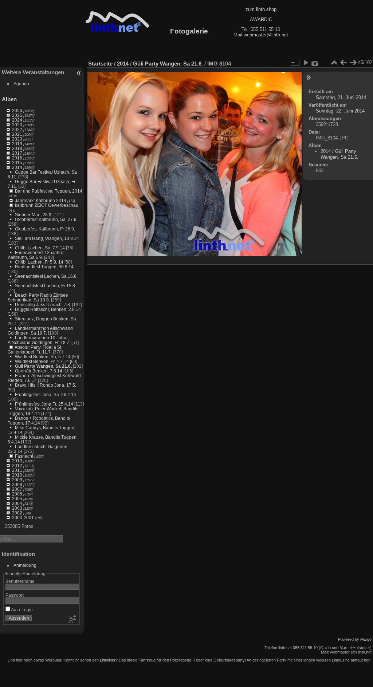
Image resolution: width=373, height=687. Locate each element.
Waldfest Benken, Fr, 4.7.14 (42, 361)
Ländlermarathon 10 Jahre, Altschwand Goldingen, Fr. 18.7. (39, 340)
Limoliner (107, 660)
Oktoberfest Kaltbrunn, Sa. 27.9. (46, 219)
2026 (17, 110)
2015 (17, 162)
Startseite (100, 63)
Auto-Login (21, 609)
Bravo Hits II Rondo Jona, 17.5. (45, 385)
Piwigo (366, 639)
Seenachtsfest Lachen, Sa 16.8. (46, 276)
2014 (17, 167)
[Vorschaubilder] (334, 62)
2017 (17, 153)
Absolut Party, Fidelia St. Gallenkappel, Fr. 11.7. (35, 349)
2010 (17, 475)
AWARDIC (261, 19)
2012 (17, 465)
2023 (17, 124)
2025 (17, 115)
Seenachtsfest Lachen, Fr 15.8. (45, 285)
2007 (17, 489)
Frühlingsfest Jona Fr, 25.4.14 (44, 404)
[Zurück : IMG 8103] (343, 62)
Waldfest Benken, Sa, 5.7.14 (43, 356)
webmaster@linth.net (266, 34)
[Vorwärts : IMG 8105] (353, 62)
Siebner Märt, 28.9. (33, 214)
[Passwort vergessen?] (72, 619)
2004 (17, 503)
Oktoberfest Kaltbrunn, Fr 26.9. (45, 228)
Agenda (21, 83)
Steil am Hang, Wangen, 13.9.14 (47, 238)
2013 (17, 460)
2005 (17, 498)
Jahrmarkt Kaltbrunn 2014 (40, 200)
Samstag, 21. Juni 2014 (341, 97)
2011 (17, 470)
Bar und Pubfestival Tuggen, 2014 (48, 191)
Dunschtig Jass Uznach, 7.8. (43, 304)
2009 (17, 479)
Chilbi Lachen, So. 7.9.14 (40, 247)
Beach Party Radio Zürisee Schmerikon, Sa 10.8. (38, 297)
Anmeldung (24, 565)
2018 (17, 148)
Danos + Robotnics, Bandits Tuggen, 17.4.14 (39, 420)
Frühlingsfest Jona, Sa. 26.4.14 (45, 394)
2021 (17, 134)
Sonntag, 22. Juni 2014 (340, 111)
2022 (17, 129)
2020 (17, 139)
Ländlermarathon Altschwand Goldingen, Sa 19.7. (40, 330)
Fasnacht (24, 456)
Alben (9, 99)
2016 (17, 157)
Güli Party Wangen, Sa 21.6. (43, 366)
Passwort (14, 595)
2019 (17, 143)
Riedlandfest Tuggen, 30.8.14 (44, 266)
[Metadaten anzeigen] (315, 62)
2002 (17, 512)
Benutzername (20, 581)
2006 (17, 493)
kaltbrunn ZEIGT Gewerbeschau (46, 205)
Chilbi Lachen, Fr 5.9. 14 (39, 262)
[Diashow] (305, 62)
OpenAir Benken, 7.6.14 (38, 370)
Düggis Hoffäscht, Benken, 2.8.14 (48, 309)
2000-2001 (23, 517)
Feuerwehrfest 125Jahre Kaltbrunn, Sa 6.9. (35, 255)
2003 (17, 508)
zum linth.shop (261, 9)
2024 (17, 120)
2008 (17, 484)
